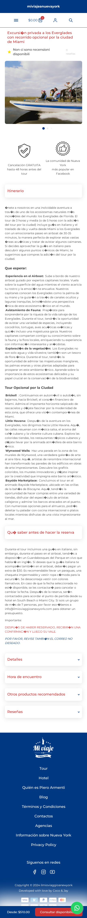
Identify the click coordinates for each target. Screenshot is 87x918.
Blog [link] (43, 797)
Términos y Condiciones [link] (43, 806)
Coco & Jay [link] (60, 890)
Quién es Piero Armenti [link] (43, 787)
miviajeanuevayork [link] (43, 6)
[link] (55, 20)
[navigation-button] (16, 20)
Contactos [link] (43, 816)
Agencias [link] (43, 825)
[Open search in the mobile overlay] (70, 20)
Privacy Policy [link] (43, 845)
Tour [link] (43, 768)
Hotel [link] (44, 778)
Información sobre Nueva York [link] (43, 835)
